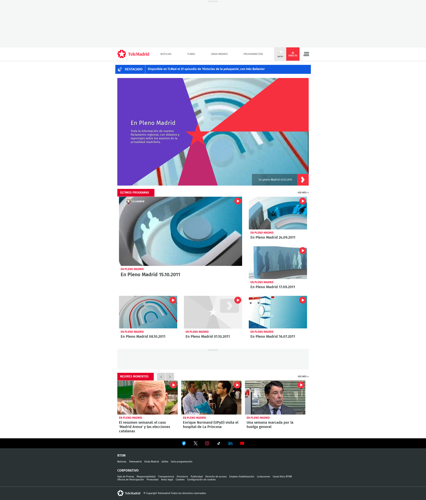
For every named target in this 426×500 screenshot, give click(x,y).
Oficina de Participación (130, 479)
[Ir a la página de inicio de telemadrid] (133, 54)
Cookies (180, 479)
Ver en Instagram (207, 443)
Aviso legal (167, 479)
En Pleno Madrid (132, 269)
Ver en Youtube (242, 443)
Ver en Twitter (195, 444)
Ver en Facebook (184, 444)
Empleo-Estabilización (241, 476)
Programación (253, 54)
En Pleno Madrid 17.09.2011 (278, 262)
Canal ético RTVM (282, 476)
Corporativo (128, 470)
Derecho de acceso (216, 476)
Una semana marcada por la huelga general (275, 398)
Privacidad (152, 479)
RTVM (121, 455)
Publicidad (197, 476)
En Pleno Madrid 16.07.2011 (278, 312)
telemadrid (128, 493)
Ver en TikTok (218, 444)
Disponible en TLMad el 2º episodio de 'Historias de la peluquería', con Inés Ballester (206, 69)
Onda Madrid (219, 54)
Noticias (165, 54)
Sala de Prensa (125, 476)
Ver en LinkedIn (230, 443)
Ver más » (303, 193)
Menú (306, 54)
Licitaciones (263, 476)
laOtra (165, 461)
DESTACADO (134, 69)
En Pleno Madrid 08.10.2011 (148, 312)
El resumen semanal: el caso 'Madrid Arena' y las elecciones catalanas (147, 398)
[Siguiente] (170, 376)
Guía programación (181, 461)
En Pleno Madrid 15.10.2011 (180, 231)
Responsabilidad (146, 476)
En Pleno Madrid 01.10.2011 (213, 312)
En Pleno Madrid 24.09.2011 (278, 213)
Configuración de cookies (201, 479)
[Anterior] (161, 376)
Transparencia (166, 476)
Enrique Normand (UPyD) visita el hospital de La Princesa (211, 398)
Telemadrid (135, 461)
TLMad (191, 54)
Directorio (182, 476)
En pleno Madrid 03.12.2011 (275, 179)
